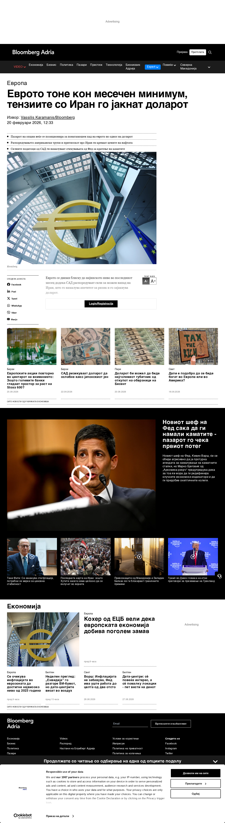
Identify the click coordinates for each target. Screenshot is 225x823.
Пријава (182, 52)
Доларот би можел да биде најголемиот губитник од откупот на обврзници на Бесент (137, 379)
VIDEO (18, 67)
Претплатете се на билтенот (171, 723)
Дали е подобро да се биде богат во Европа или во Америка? (191, 377)
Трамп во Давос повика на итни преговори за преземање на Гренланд (191, 579)
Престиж (96, 65)
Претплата (197, 52)
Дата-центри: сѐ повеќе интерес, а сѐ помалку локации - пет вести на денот (139, 682)
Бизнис (51, 65)
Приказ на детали (57, 816)
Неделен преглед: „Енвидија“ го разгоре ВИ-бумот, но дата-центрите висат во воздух (61, 683)
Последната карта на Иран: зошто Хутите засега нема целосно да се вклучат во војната (82, 581)
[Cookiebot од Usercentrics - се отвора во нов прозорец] (22, 816)
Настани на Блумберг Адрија (77, 748)
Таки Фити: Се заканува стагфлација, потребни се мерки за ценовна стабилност (30, 581)
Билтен (50, 672)
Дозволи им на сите (195, 773)
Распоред (65, 743)
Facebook (171, 743)
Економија (36, 65)
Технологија (114, 65)
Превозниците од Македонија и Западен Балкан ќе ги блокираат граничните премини (139, 581)
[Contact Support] (220, 576)
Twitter (169, 753)
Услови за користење (125, 739)
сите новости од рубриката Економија (28, 707)
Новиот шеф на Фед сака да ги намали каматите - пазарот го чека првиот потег (190, 434)
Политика (66, 65)
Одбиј (196, 793)
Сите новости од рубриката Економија (28, 402)
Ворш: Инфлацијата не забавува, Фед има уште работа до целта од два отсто (100, 682)
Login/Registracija (101, 303)
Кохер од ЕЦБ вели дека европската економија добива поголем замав (119, 625)
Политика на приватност (127, 748)
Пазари (82, 65)
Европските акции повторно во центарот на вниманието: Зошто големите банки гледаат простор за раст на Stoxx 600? (30, 380)
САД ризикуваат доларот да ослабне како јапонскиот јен (84, 375)
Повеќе (168, 65)
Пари (118, 369)
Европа (88, 614)
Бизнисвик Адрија (133, 67)
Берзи (10, 369)
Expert (151, 67)
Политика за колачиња (126, 753)
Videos (64, 739)
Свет (172, 369)
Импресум (118, 743)
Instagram (171, 748)
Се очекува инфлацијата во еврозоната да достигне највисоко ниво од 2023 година (24, 683)
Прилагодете (193, 783)
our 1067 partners (67, 777)
